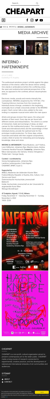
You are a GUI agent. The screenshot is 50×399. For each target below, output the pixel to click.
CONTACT (8, 382)
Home (5, 27)
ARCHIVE (12, 27)
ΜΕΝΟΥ (13, 20)
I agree (42, 392)
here (6, 397)
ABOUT (7, 379)
